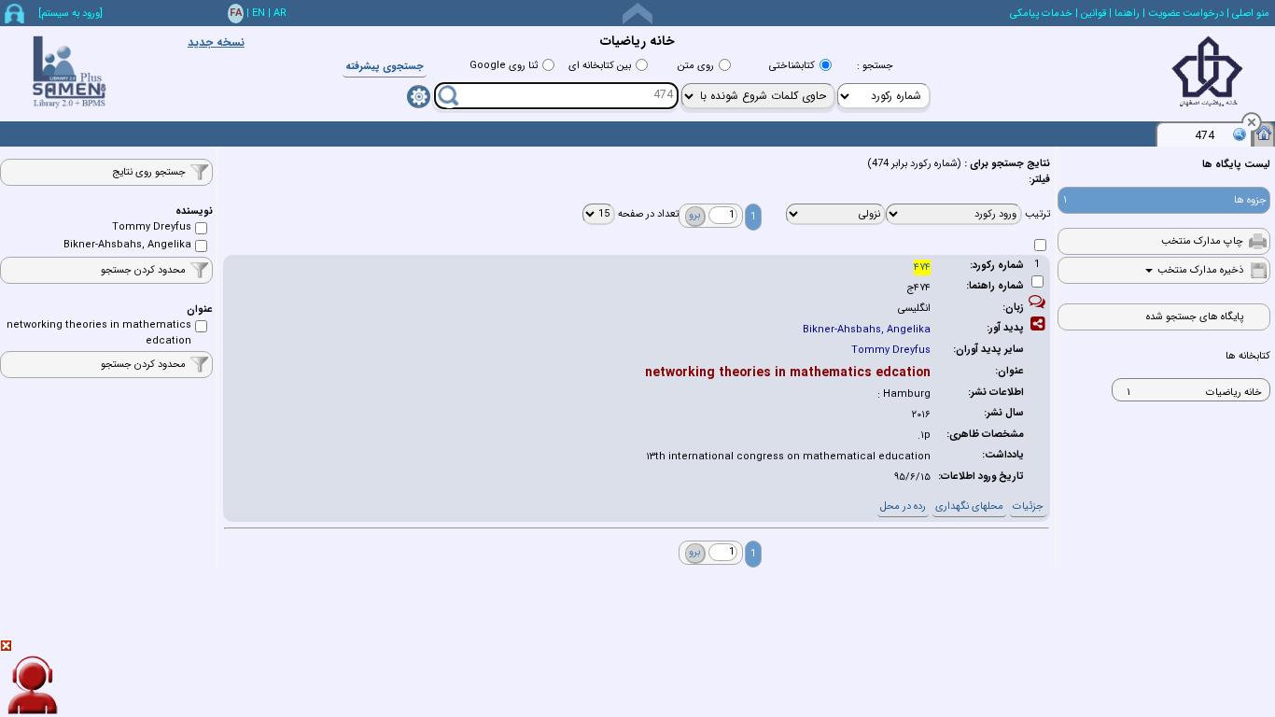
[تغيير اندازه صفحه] (637, 13)
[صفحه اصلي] (1263, 132)
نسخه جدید (216, 42)
